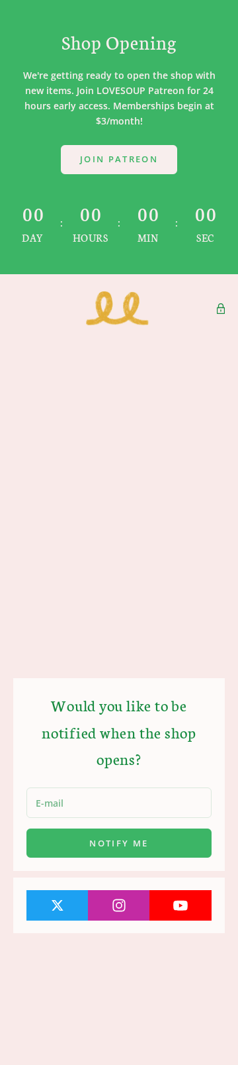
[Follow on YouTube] (180, 905)
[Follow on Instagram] (119, 905)
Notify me (118, 843)
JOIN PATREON (119, 159)
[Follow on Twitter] (57, 905)
